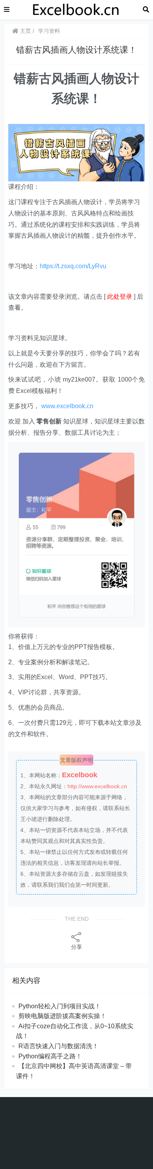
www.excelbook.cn (67, 406)
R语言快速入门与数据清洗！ (58, 1046)
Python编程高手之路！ (50, 1056)
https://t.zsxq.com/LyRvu (73, 266)
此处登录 (119, 296)
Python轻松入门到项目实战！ (59, 1006)
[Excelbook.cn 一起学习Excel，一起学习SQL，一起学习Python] (76, 9)
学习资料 (49, 31)
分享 (76, 947)
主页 (24, 31)
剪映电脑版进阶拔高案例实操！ (62, 1016)
